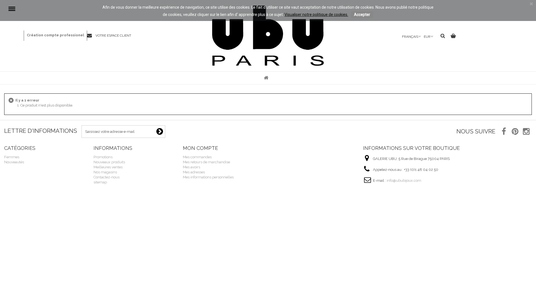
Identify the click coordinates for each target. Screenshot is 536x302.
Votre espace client (113, 35)
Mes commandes (197, 157)
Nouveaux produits (109, 162)
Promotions (103, 157)
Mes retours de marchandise (206, 162)
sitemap (100, 182)
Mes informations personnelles (208, 177)
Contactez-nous (91, 35)
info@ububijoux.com (404, 180)
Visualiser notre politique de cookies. (316, 14)
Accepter (362, 14)
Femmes (11, 157)
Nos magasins (105, 172)
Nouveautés (14, 162)
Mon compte (200, 148)
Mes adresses (194, 172)
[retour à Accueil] (266, 77)
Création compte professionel (55, 35)
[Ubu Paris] (268, 36)
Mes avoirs (191, 167)
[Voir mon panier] (452, 37)
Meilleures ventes (108, 167)
